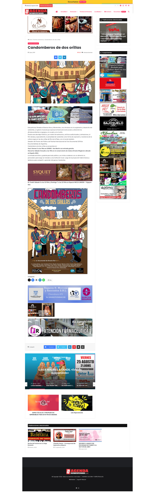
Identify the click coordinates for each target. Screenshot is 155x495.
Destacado (73, 11)
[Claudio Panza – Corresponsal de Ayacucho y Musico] (64, 435)
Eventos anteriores (38, 39)
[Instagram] (123, 5)
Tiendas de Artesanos (86, 11)
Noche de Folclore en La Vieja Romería (37, 444)
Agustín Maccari (81, 479)
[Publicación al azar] (126, 5)
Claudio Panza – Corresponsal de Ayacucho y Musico (64, 444)
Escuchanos (119, 11)
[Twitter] (60, 57)
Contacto (108, 11)
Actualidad (64, 11)
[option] (60, 371)
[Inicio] (56, 11)
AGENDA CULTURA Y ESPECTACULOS (92, 476)
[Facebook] (120, 5)
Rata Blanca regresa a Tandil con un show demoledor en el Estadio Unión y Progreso (112, 38)
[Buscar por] (128, 11)
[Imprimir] (82, 347)
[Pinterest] (74, 347)
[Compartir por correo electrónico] (78, 347)
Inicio (30, 39)
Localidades (97, 11)
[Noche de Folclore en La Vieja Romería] (39, 435)
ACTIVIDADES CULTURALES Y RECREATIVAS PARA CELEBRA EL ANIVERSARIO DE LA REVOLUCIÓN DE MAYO (60, 373)
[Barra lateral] (128, 5)
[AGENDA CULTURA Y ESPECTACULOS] (36, 11)
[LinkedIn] (64, 57)
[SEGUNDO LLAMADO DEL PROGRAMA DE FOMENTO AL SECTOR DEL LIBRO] (90, 435)
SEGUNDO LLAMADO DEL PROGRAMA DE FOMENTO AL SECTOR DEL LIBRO (88, 445)
